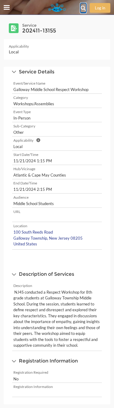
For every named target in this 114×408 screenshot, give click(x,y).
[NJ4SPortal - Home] (57, 7)
